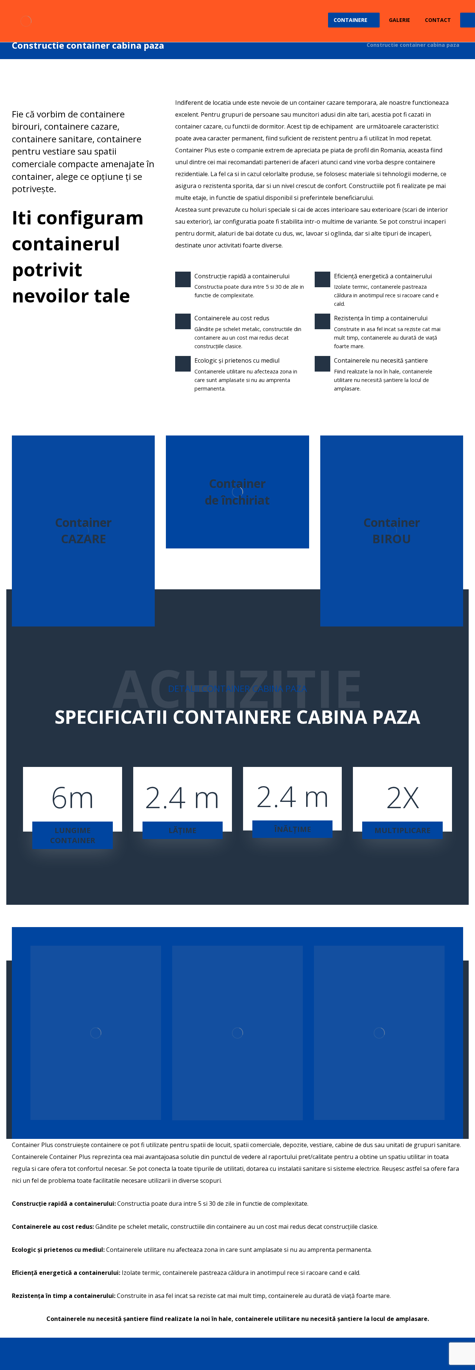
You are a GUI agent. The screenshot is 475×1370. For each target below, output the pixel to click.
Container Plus (195, 150)
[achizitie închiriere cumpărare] (26, 21)
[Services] (83, 530)
